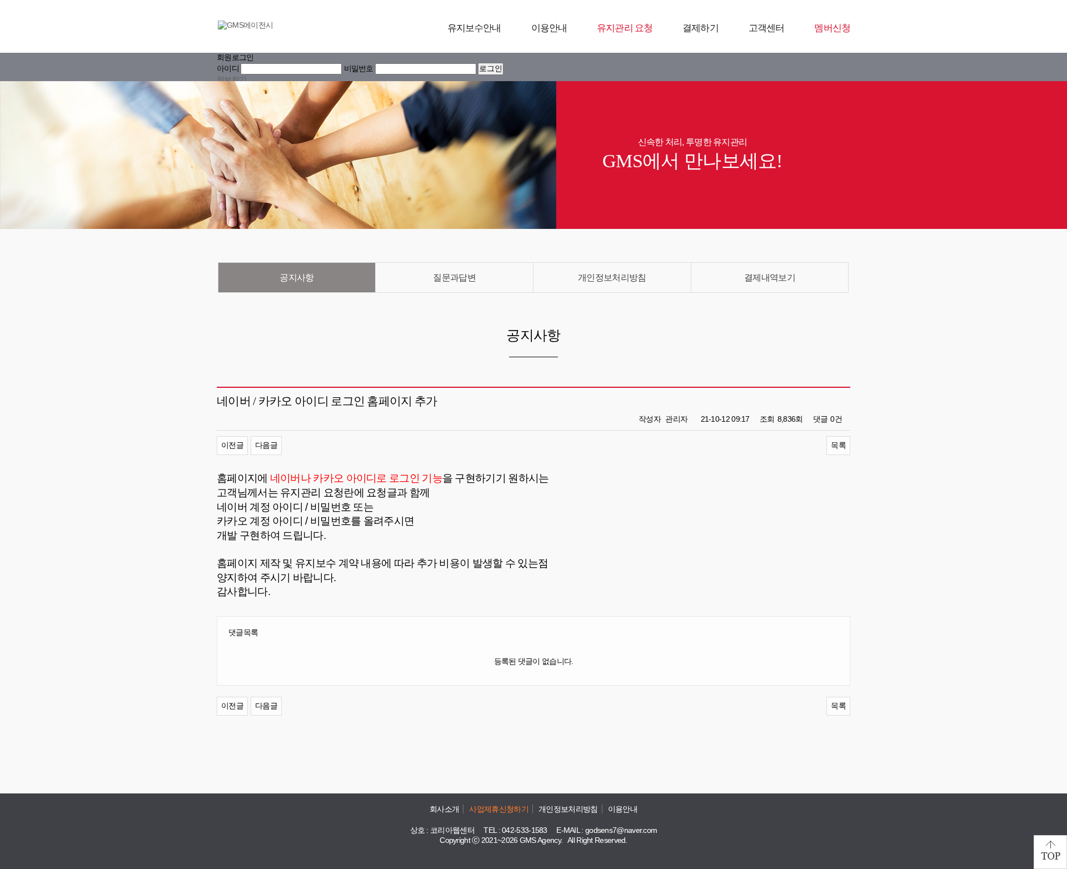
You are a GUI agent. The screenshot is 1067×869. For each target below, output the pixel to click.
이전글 (232, 445)
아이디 (228, 68)
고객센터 (767, 28)
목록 (838, 445)
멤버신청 (832, 28)
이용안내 (549, 28)
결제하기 (700, 28)
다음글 (266, 445)
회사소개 (444, 809)
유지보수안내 (474, 28)
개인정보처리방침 (612, 277)
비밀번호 (358, 68)
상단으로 (1050, 852)
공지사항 (296, 277)
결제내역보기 (769, 277)
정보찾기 (231, 79)
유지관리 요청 (624, 28)
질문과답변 (454, 277)
